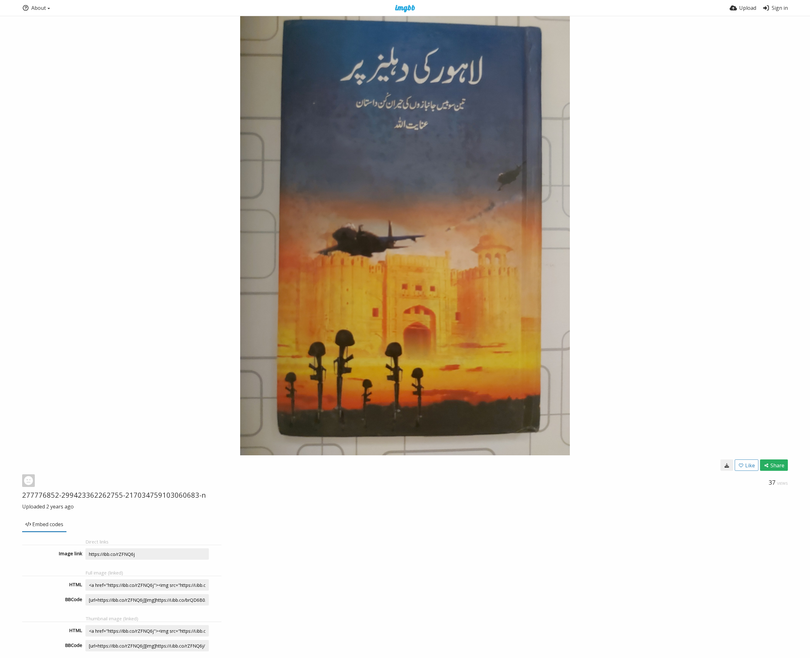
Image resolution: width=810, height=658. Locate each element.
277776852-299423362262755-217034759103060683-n (114, 495)
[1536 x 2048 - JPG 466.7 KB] (726, 465)
